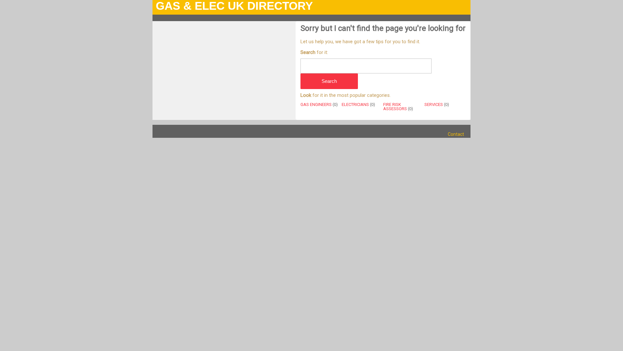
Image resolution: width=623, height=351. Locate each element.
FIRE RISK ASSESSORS (395, 106)
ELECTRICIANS (355, 104)
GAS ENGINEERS (316, 104)
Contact (456, 134)
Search (329, 81)
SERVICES (433, 104)
